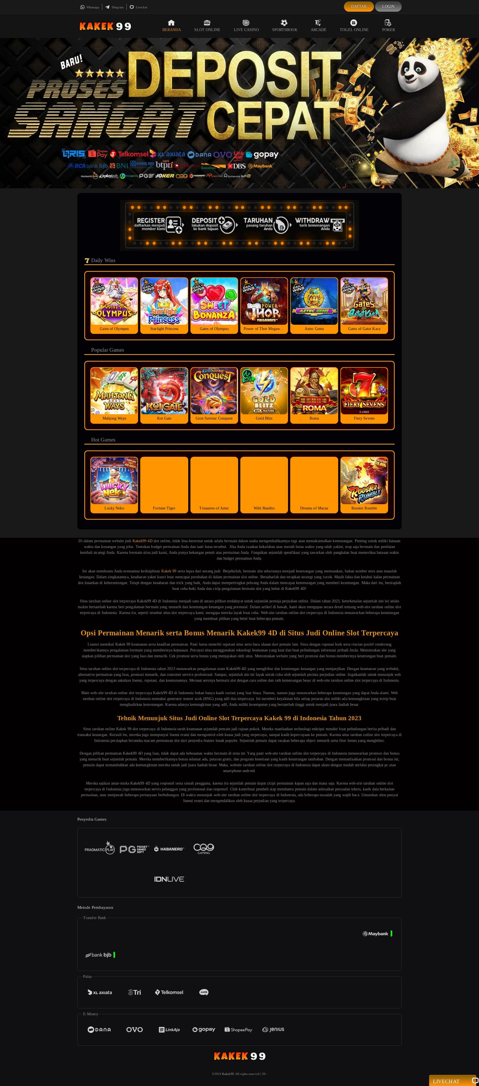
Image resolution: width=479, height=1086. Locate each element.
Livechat (141, 7)
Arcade (319, 30)
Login (388, 6)
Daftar (359, 6)
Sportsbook (284, 30)
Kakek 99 (169, 571)
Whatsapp (92, 7)
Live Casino (246, 30)
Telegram (117, 7)
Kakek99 (228, 1073)
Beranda (171, 30)
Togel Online (354, 30)
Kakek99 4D (142, 541)
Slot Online (207, 30)
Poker (388, 30)
